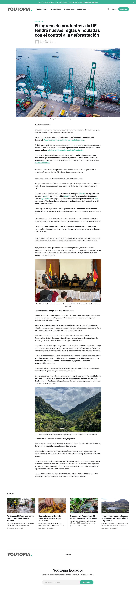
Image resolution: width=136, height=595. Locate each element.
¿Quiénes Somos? (42, 9)
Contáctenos (81, 9)
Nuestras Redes (69, 9)
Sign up (68, 554)
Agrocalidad (45, 199)
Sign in (114, 9)
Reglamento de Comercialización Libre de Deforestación (64, 140)
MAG (45, 196)
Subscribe (123, 9)
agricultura (39, 21)
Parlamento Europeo (42, 163)
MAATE (82, 194)
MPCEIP (67, 196)
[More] (89, 9)
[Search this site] (108, 9)
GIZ (96, 199)
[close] (133, 2)
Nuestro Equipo (56, 9)
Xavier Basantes (46, 41)
